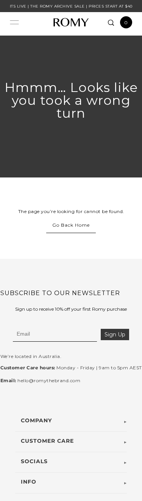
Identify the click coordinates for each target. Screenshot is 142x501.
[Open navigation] (14, 22)
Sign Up (115, 334)
